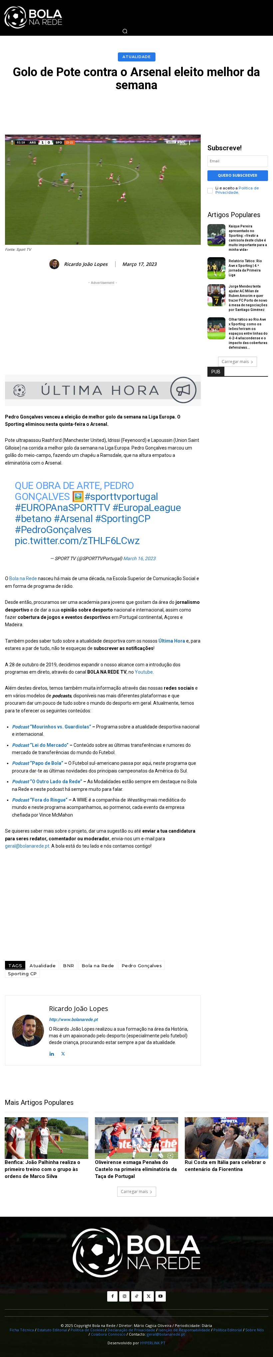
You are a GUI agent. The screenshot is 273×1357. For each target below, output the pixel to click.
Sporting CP (22, 973)
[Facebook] (112, 1296)
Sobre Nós (254, 1329)
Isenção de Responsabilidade (184, 1329)
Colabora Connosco (108, 1334)
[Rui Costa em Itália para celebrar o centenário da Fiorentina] (226, 1138)
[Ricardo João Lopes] (55, 264)
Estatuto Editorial (52, 1329)
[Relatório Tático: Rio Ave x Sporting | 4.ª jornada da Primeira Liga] (216, 268)
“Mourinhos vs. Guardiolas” (51, 726)
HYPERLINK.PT (152, 1342)
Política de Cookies (87, 1329)
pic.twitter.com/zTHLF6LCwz (77, 540)
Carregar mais (235, 361)
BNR (68, 965)
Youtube (144, 672)
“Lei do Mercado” (40, 745)
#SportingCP (122, 518)
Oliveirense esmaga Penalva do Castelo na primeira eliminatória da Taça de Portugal (136, 1169)
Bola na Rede (23, 578)
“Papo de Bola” (37, 763)
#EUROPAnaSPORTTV (62, 507)
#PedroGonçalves (53, 529)
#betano (33, 518)
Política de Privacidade (237, 190)
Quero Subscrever (237, 175)
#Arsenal (73, 518)
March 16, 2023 (139, 558)
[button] (125, 31)
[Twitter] (63, 1052)
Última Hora (171, 641)
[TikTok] (136, 1296)
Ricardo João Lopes (86, 264)
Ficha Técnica (22, 1329)
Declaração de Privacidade (131, 1329)
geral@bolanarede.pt (27, 846)
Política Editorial (227, 1329)
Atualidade (137, 56)
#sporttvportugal (121, 496)
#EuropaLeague (146, 507)
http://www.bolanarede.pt (73, 1019)
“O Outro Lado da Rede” (47, 781)
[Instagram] (124, 1296)
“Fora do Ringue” (40, 800)
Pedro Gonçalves (142, 965)
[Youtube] (160, 1296)
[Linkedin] (51, 1052)
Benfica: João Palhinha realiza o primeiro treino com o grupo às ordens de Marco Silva (42, 1169)
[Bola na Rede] (136, 1253)
